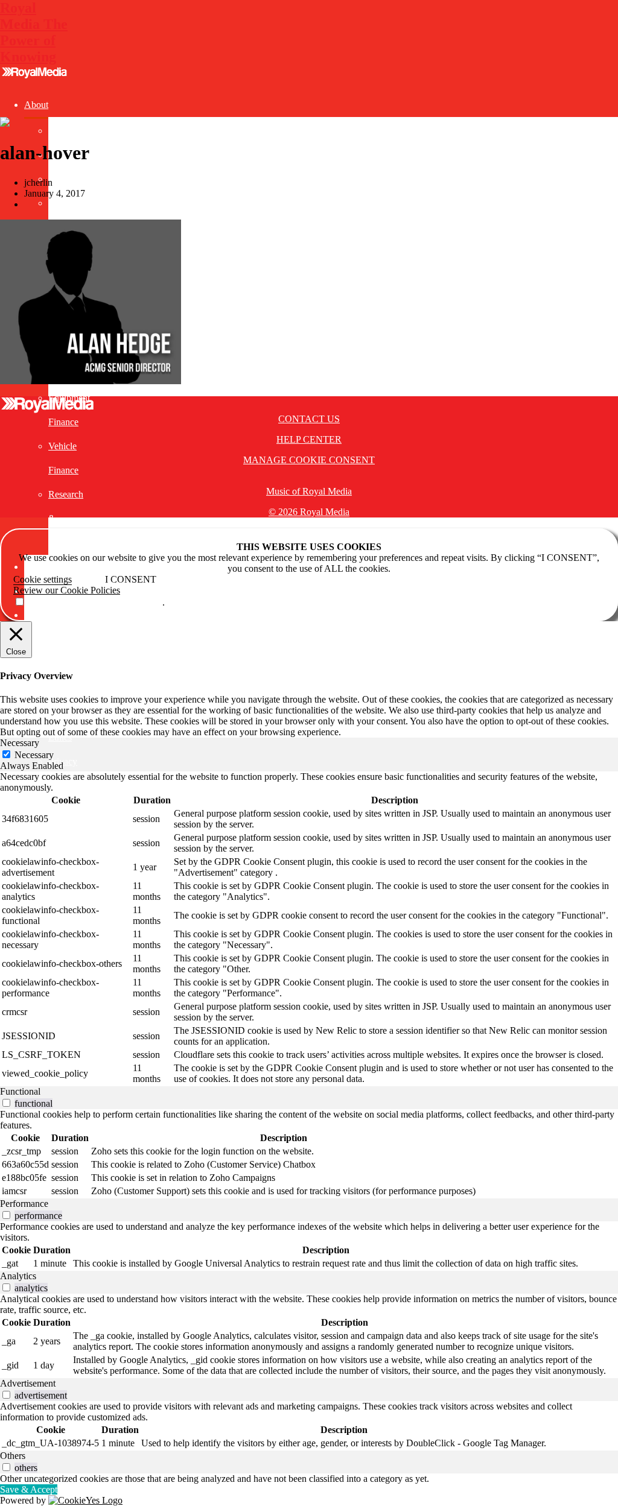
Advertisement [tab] (28, 1383)
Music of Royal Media (309, 491)
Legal (35, 639)
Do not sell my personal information (93, 602)
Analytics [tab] (18, 1276)
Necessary (34, 755)
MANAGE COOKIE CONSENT (309, 460)
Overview (67, 130)
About (36, 105)
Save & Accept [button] (28, 1489)
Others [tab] (12, 1456)
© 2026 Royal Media (309, 512)
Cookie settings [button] (42, 579)
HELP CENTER (309, 439)
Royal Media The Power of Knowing (34, 32)
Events (37, 567)
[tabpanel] (309, 928)
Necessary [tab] (19, 743)
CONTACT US (309, 419)
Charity (62, 203)
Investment (45, 615)
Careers (62, 179)
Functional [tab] (20, 1091)
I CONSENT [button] (130, 579)
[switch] (6, 1103)
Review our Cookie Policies (66, 590)
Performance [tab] (24, 1203)
